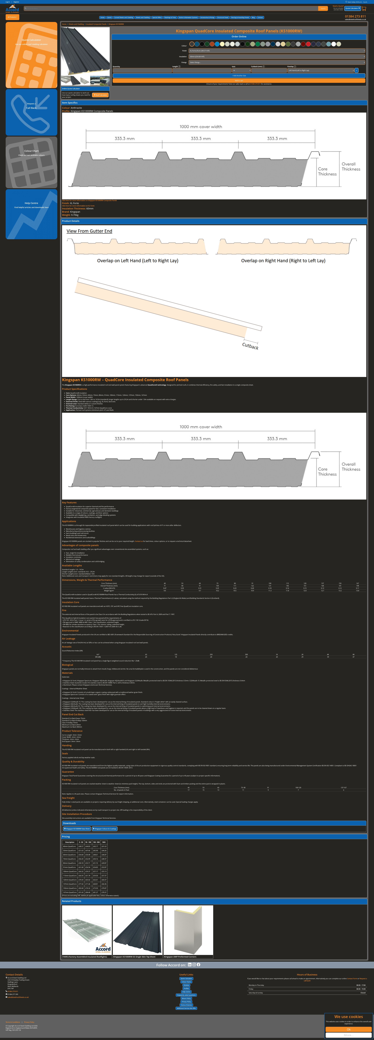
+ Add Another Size (239, 76)
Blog (253, 17)
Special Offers (157, 17)
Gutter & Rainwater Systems (188, 17)
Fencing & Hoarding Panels (240, 17)
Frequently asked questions (186, 995)
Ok (349, 1029)
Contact (260, 17)
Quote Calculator (351, 8)
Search (323, 8)
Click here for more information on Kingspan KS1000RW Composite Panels (89, 200)
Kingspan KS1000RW (116, 24)
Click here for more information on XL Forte (78, 206)
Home (103, 17)
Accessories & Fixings (207, 17)
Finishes (186, 985)
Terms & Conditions (13, 1022)
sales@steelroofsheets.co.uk (355, 19)
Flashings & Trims (170, 17)
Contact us (139, 541)
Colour (184, 46)
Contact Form (352, 978)
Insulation (183, 57)
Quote (109, 17)
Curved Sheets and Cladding (123, 17)
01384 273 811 (355, 16)
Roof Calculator (101, 95)
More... (348, 1035)
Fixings (184, 62)
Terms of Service (186, 1005)
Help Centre (186, 992)
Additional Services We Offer (186, 1008)
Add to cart (239, 81)
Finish (184, 51)
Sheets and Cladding (143, 17)
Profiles (186, 988)
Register (16, 2)
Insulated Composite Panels (96, 24)
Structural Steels (222, 17)
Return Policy (186, 998)
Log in (8, 2)
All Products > (12, 17)
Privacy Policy (186, 1002)
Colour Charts (186, 982)
